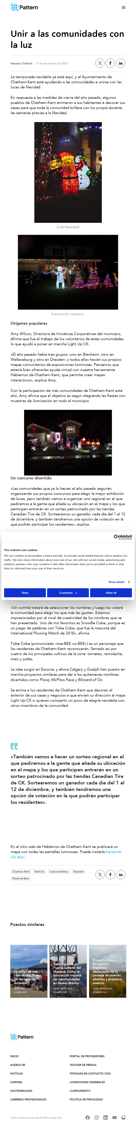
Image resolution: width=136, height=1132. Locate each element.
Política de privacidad (86, 1099)
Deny (25, 592)
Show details (117, 581)
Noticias (16, 1073)
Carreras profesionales (28, 1099)
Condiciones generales (87, 1082)
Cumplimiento (80, 1090)
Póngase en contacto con (90, 1073)
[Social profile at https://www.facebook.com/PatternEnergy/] (88, 1118)
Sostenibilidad (21, 1090)
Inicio (14, 1056)
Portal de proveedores (87, 1056)
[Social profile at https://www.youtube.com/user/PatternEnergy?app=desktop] (114, 1118)
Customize (66, 592)
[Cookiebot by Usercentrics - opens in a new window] (116, 537)
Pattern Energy (24, 7)
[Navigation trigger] (123, 7)
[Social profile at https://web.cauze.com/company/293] (123, 1118)
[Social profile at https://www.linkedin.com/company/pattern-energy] (105, 1118)
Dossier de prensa (83, 1065)
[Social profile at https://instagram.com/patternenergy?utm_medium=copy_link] (96, 1118)
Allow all (111, 592)
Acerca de (17, 1065)
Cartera (16, 1082)
